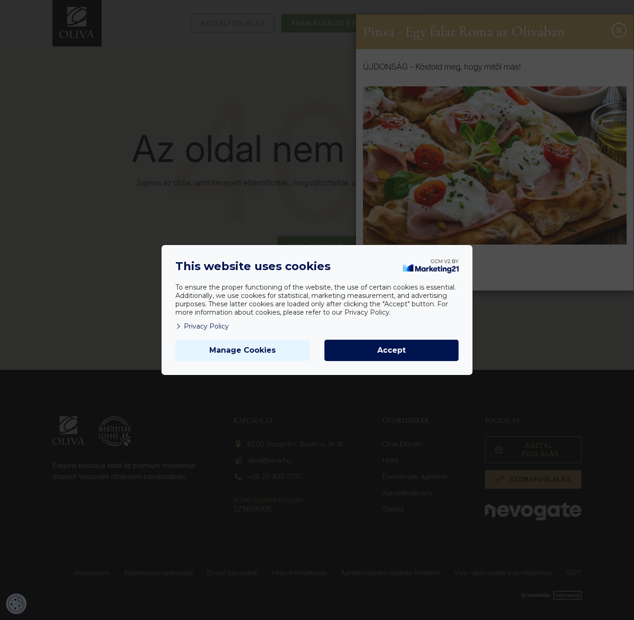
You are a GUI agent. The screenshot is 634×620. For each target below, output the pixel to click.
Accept (391, 350)
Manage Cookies (242, 350)
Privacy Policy (206, 326)
